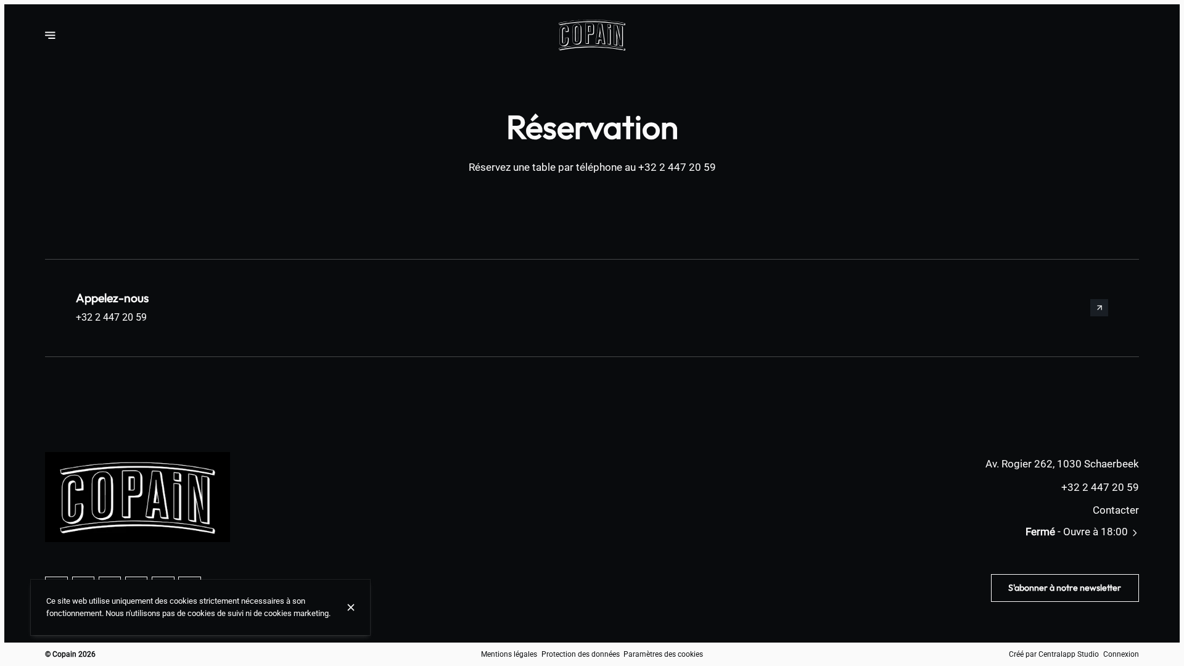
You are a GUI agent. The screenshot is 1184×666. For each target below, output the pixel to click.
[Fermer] (351, 607)
